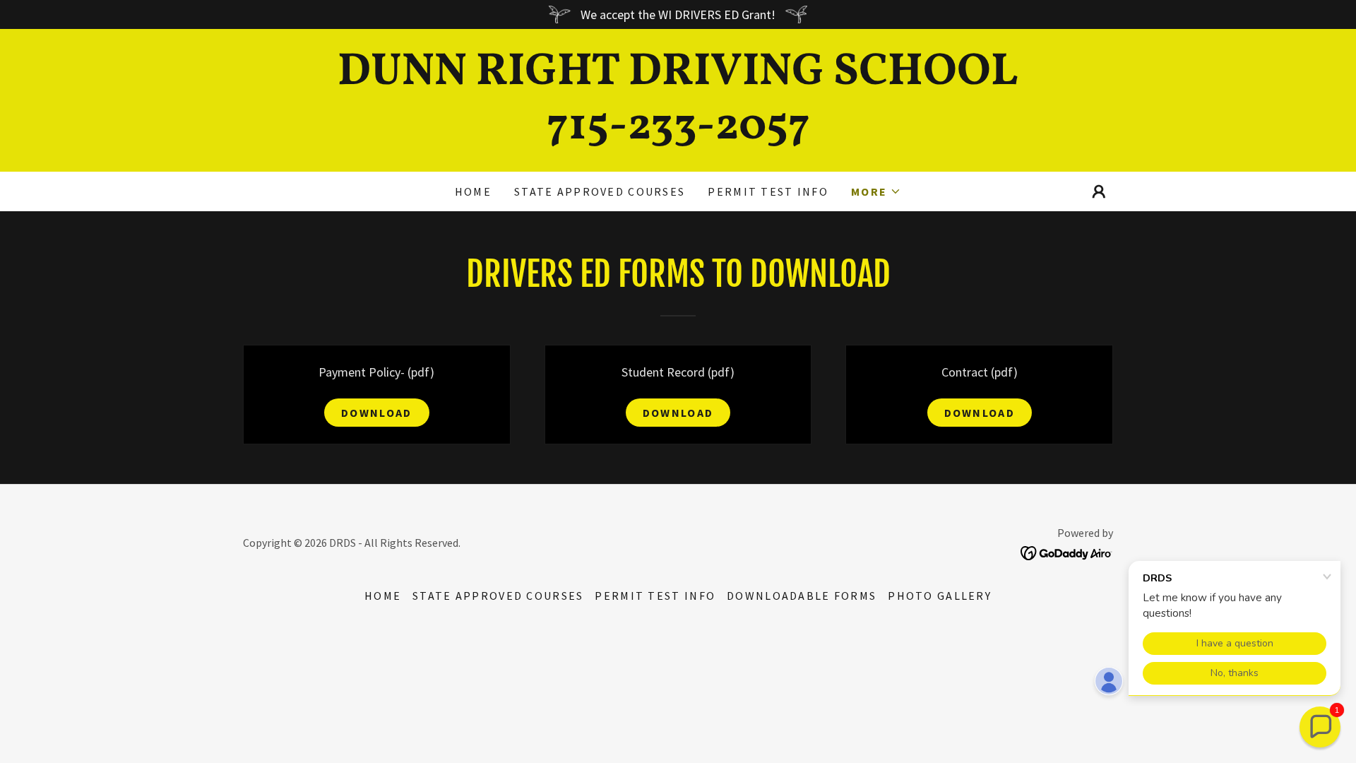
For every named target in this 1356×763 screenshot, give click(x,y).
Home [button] (382, 595)
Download (376, 413)
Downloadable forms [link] (801, 595)
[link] (678, 134)
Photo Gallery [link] (940, 595)
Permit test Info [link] (768, 191)
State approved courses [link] (599, 191)
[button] (876, 191)
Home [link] (473, 191)
